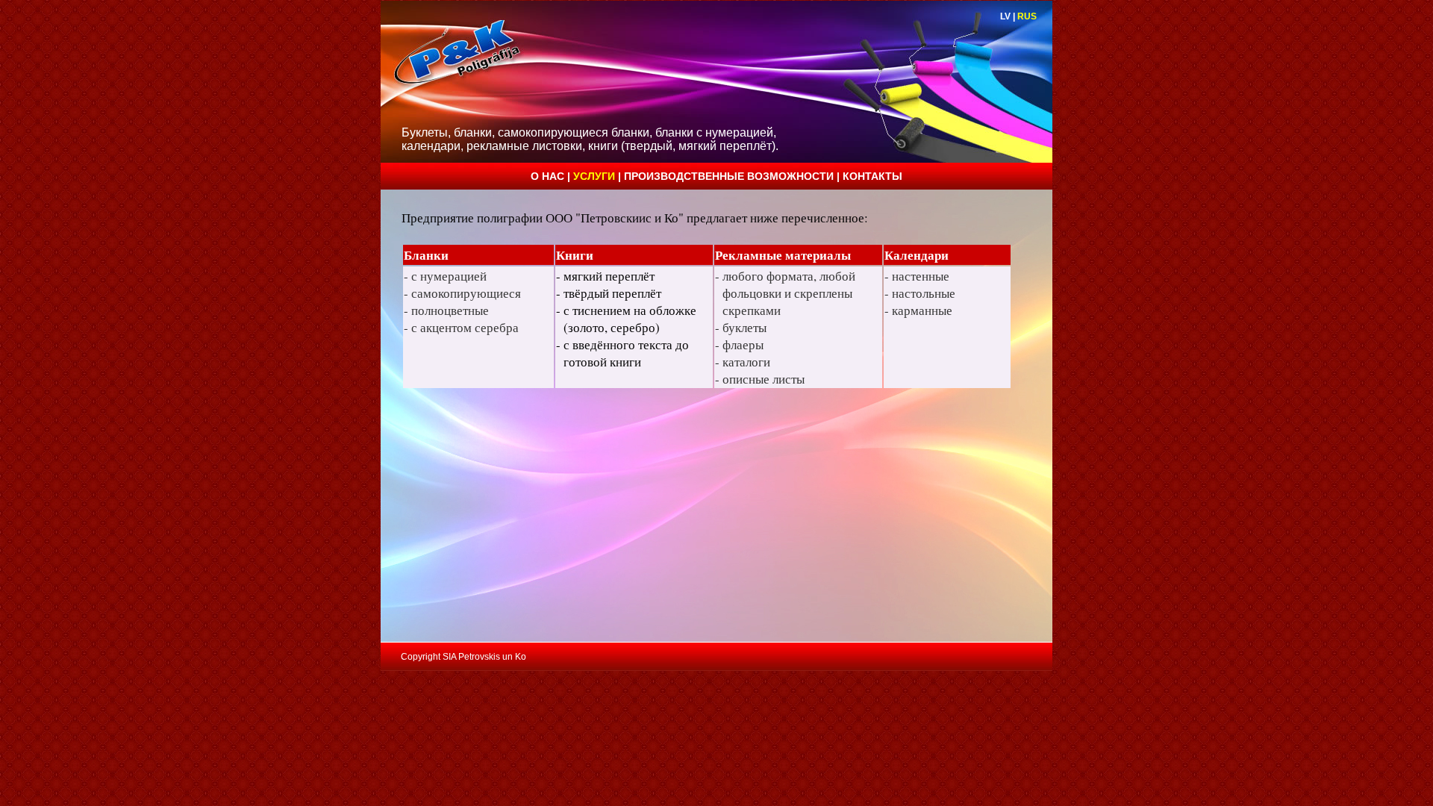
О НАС (549, 176)
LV (1005, 16)
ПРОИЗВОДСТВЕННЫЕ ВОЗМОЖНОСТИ (730, 176)
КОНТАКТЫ (872, 176)
